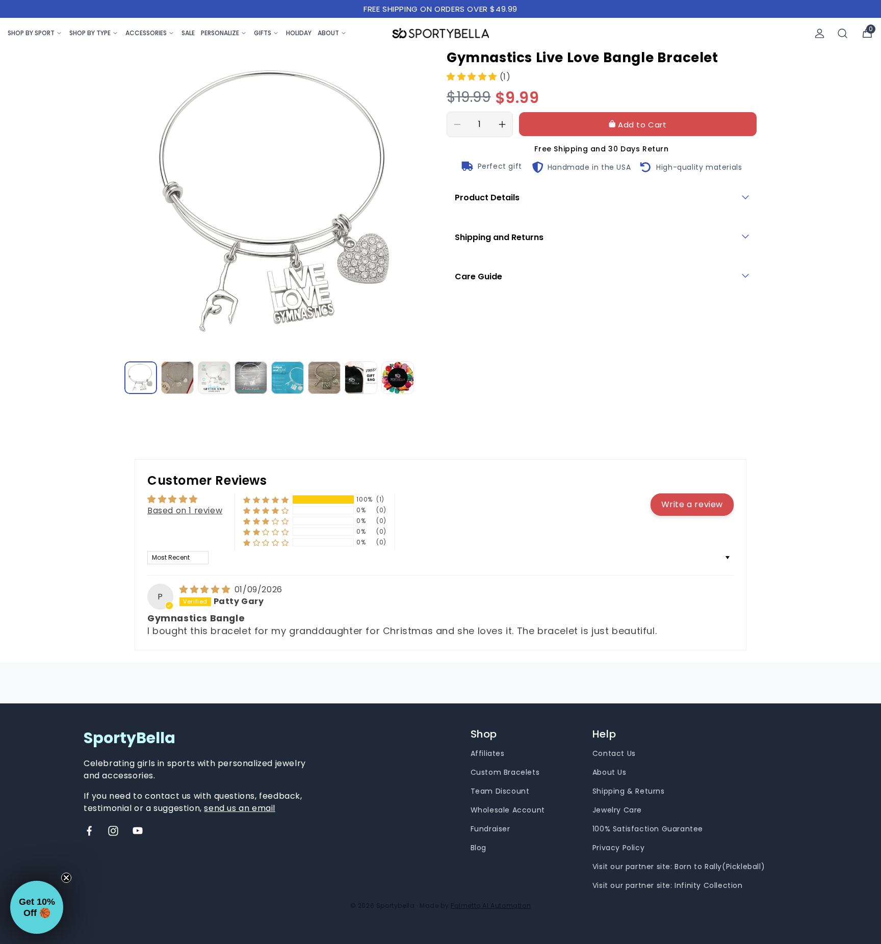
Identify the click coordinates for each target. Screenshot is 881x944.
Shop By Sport (31, 33)
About (328, 33)
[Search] (843, 33)
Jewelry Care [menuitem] (617, 810)
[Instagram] (113, 831)
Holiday (299, 33)
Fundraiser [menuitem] (490, 829)
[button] (473, 77)
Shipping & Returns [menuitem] (628, 791)
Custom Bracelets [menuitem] (505, 772)
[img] (205, 589)
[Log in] (819, 33)
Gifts (262, 33)
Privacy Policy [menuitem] (618, 848)
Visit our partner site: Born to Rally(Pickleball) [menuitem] (678, 866)
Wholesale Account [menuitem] (508, 810)
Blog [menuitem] (478, 848)
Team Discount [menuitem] (500, 791)
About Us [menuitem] (609, 772)
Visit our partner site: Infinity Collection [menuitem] (667, 885)
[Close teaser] (66, 878)
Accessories (146, 33)
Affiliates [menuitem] (488, 753)
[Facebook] (89, 831)
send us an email (239, 808)
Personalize (220, 33)
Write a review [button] (692, 504)
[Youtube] (138, 831)
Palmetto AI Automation (491, 905)
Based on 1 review (184, 510)
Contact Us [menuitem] (614, 753)
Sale (188, 33)
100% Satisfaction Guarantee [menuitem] (647, 829)
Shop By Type (90, 33)
